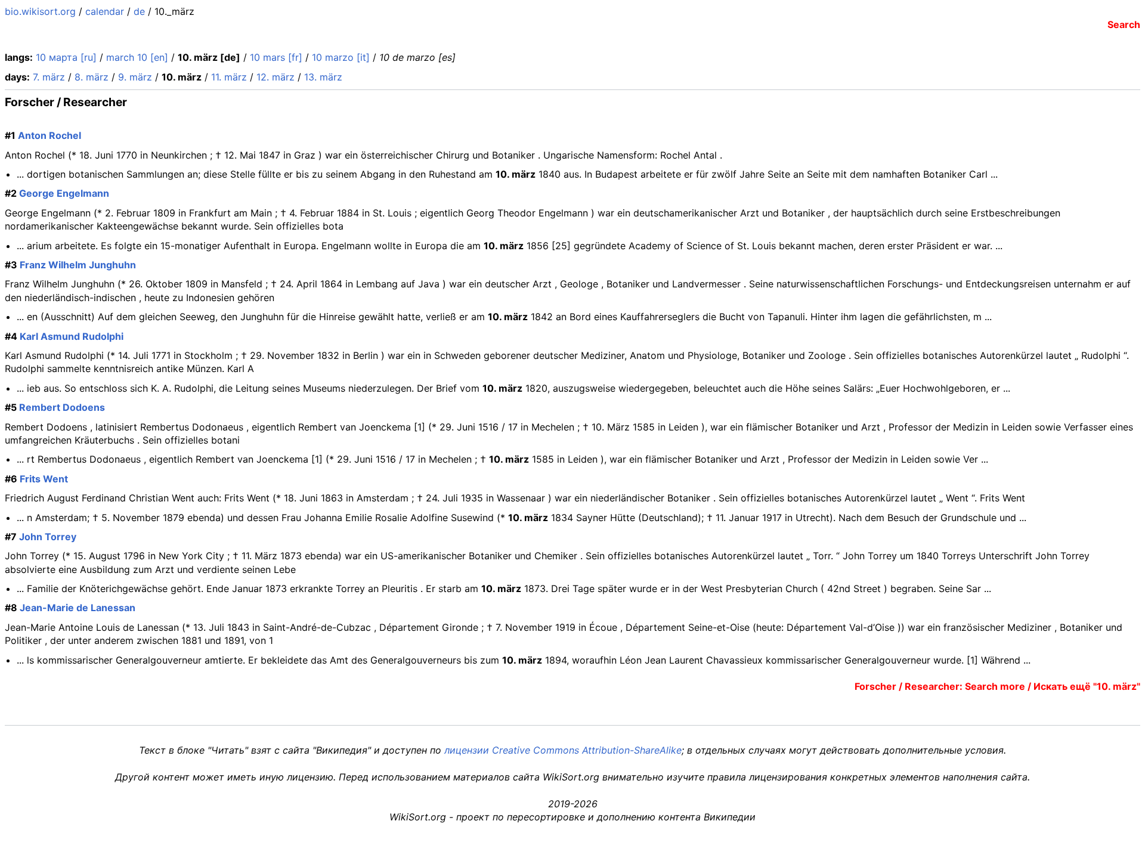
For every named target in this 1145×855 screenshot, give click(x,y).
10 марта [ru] (66, 57)
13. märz (323, 77)
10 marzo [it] (341, 57)
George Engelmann (64, 193)
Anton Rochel (49, 135)
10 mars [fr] (276, 57)
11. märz (229, 77)
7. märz (49, 77)
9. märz (135, 77)
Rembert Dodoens (62, 407)
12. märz (275, 77)
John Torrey (47, 537)
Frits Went (44, 479)
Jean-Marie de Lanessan (77, 608)
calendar (104, 11)
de (139, 11)
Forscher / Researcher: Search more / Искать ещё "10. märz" (997, 686)
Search (1123, 24)
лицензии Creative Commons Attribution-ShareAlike (563, 750)
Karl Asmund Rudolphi (71, 336)
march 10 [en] (137, 57)
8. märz (92, 77)
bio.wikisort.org (40, 11)
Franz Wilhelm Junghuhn (78, 265)
